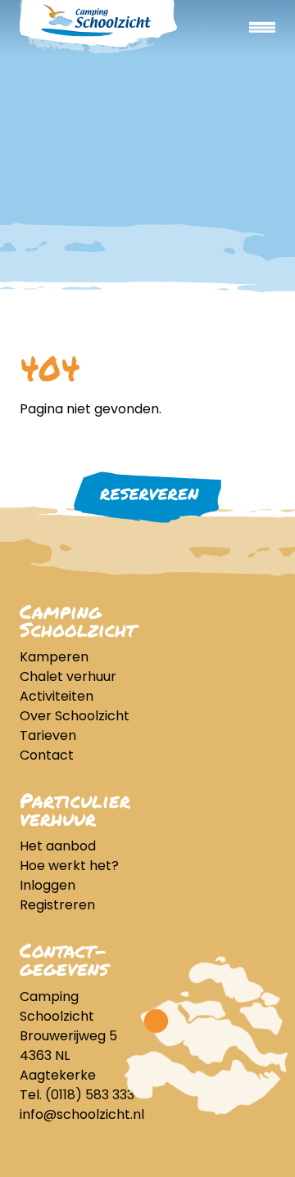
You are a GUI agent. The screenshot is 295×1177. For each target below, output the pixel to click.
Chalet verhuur (68, 676)
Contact (47, 755)
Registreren (57, 904)
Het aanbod (58, 846)
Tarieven (48, 735)
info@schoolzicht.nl (82, 1114)
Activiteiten (56, 696)
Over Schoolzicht (74, 715)
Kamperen (54, 656)
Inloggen (47, 885)
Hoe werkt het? (69, 865)
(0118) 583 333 (89, 1094)
